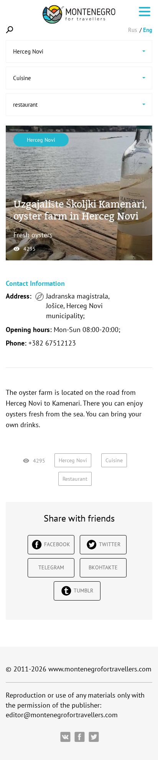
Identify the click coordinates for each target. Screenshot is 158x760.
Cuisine (114, 460)
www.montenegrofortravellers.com (99, 668)
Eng (147, 30)
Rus (132, 30)
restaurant (75, 478)
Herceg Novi (41, 139)
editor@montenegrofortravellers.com (62, 714)
